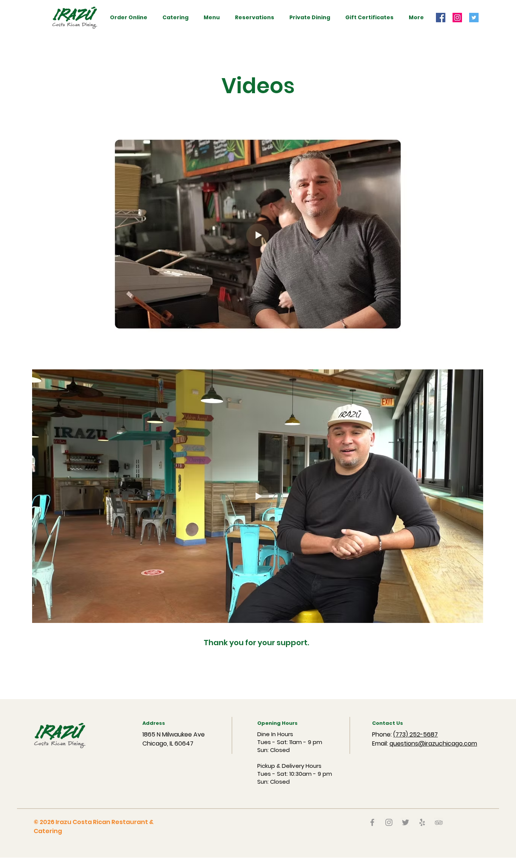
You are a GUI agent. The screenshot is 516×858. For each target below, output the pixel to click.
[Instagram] (457, 17)
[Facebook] (440, 17)
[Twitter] (474, 17)
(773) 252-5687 (415, 734)
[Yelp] (422, 822)
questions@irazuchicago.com (433, 743)
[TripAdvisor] (438, 822)
